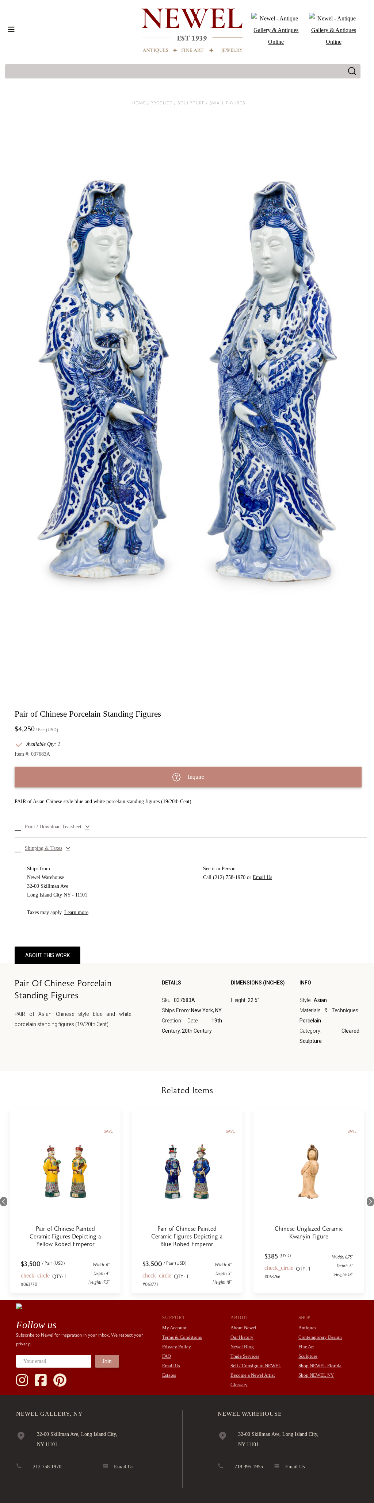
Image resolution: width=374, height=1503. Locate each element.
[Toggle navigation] (11, 29)
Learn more (76, 912)
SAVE (108, 1131)
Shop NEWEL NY (316, 1375)
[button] (191, 827)
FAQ (166, 1356)
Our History (241, 1337)
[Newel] (19, 1306)
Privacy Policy (176, 1346)
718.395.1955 (248, 1466)
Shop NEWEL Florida (319, 1365)
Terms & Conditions (182, 1337)
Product (161, 102)
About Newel (243, 1327)
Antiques (307, 1327)
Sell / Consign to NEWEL (255, 1365)
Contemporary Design (320, 1337)
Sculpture (191, 102)
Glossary (239, 1384)
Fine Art (306, 1346)
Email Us (262, 877)
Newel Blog (242, 1346)
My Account (174, 1327)
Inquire (195, 777)
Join (107, 1361)
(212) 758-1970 (229, 877)
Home (138, 102)
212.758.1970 (47, 1466)
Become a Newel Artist (252, 1375)
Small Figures (227, 102)
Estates (169, 1375)
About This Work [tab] (47, 955)
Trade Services (244, 1356)
